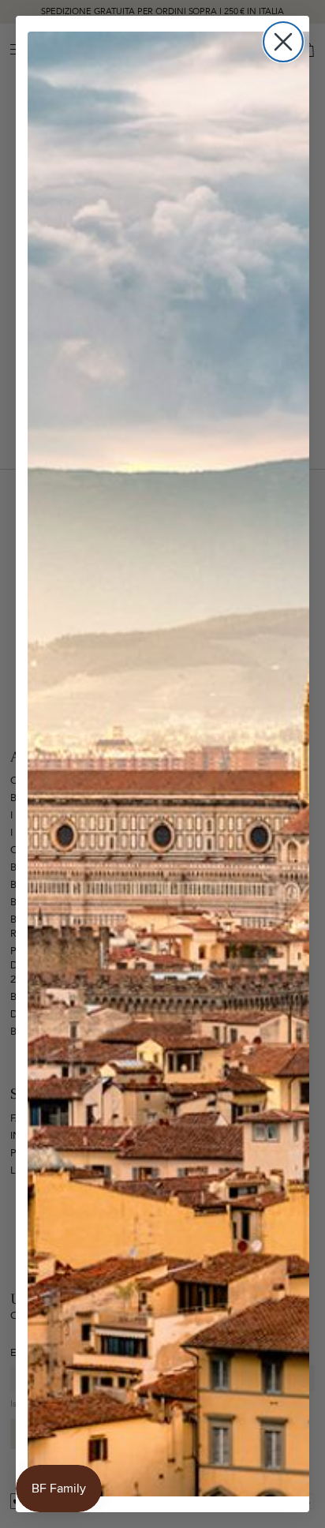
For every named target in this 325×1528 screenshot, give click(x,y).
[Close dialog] (283, 42)
